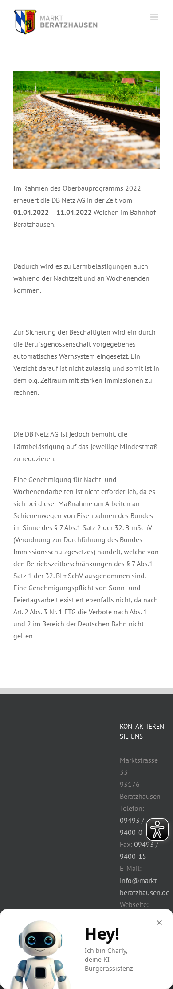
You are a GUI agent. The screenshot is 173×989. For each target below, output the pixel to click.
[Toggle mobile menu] (155, 17)
